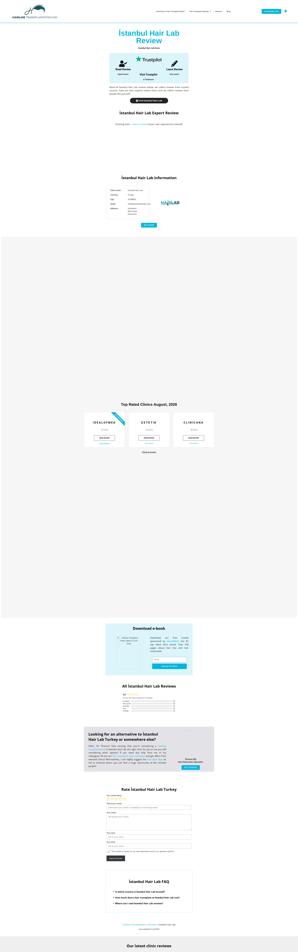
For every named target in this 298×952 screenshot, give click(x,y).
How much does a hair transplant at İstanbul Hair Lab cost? (147, 897)
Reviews (218, 11)
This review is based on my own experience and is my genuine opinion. (142, 851)
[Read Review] (123, 63)
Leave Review (174, 69)
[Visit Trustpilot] (148, 59)
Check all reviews (149, 452)
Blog (228, 11)
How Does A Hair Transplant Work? (170, 11)
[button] (149, 892)
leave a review (139, 124)
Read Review (123, 69)
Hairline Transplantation (134, 924)
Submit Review (115, 858)
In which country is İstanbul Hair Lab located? (140, 891)
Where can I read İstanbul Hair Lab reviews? (139, 903)
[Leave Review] (174, 63)
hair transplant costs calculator (128, 756)
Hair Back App (155, 759)
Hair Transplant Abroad (199, 11)
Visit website (104, 443)
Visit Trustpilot (148, 74)
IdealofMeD (173, 641)
